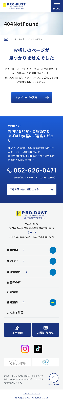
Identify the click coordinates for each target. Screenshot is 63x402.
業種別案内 (14, 272)
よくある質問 (15, 312)
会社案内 (12, 302)
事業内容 (12, 250)
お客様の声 (14, 282)
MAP (33, 232)
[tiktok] (38, 349)
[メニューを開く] (57, 6)
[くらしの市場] (17, 362)
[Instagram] (25, 349)
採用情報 (17, 333)
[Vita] (45, 362)
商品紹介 (12, 261)
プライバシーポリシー (31, 393)
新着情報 (12, 292)
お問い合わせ (45, 333)
